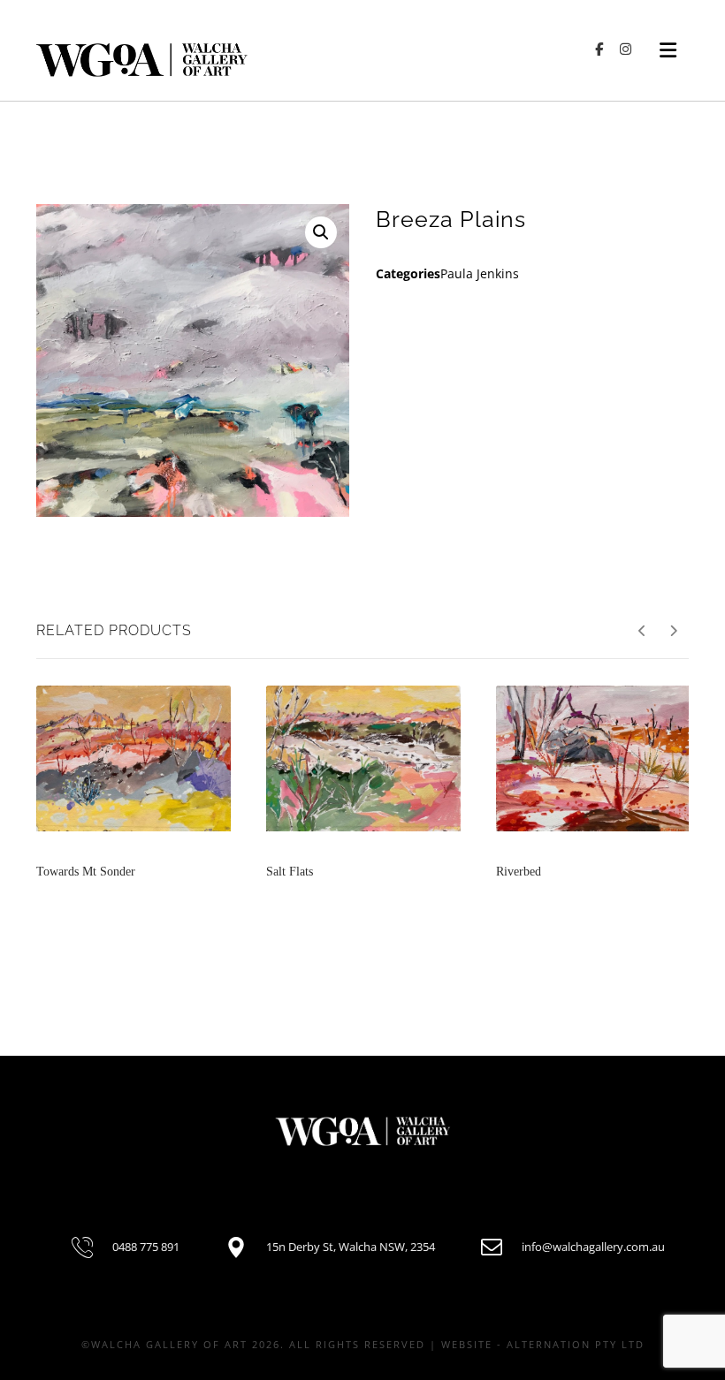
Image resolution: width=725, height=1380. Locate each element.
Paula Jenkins (479, 273)
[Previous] (642, 631)
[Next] (673, 631)
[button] (321, 232)
